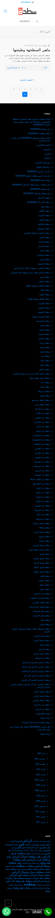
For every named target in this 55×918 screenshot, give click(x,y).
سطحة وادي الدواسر (41, 636)
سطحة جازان (44, 365)
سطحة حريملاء (44, 391)
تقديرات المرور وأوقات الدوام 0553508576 (32, 176)
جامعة (28, 845)
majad (44, 45)
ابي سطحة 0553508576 (40, 129)
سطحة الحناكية (44, 224)
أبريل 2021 (40, 769)
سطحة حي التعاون (42, 418)
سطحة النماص (44, 338)
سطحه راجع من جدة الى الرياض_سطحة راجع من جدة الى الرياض (30, 685)
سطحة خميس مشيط (41, 523)
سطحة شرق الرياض (42, 532)
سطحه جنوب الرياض (41, 654)
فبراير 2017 (40, 822)
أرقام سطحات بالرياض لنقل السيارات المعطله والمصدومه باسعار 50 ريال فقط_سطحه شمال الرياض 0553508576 (31, 122)
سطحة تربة (45, 356)
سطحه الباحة (45, 645)
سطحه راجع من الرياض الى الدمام (36, 667)
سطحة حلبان (45, 396)
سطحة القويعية (44, 312)
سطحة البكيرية (44, 215)
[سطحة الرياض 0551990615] (27, 11)
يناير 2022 (41, 753)
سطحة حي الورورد (42, 506)
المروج (19, 841)
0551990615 (26, 2)
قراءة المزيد (12, 68)
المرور (12, 841)
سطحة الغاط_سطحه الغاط (39, 299)
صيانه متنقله (45, 718)
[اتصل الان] (48, 912)
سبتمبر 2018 (40, 790)
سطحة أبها (46, 207)
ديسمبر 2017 (40, 806)
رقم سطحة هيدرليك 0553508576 (36, 193)
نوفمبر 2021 (40, 764)
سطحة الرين (45, 277)
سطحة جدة (45, 382)
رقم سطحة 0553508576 (40, 189)
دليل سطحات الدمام (30, 850)
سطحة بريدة (45, 343)
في (32, 888)
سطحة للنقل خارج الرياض (39, 607)
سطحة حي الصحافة (42, 444)
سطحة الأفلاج (44, 211)
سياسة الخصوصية (43, 713)
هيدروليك (18, 887)
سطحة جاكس (44, 369)
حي (22, 844)
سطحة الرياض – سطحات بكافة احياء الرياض (32, 268)
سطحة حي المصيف (42, 475)
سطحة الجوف (44, 220)
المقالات (46, 158)
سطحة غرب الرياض (42, 594)
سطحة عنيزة (45, 589)
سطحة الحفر (44, 869)
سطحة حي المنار (43, 488)
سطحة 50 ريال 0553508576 (38, 202)
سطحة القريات (44, 303)
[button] (6, 911)
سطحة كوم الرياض (19, 875)
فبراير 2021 (40, 774)
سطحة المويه (44, 330)
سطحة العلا (45, 290)
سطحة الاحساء (11, 866)
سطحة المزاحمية (43, 321)
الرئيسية (46, 149)
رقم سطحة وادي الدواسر (30, 863)
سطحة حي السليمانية (41, 440)
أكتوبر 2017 (40, 817)
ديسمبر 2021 (40, 759)
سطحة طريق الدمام (42, 563)
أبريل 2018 (40, 796)
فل (35, 888)
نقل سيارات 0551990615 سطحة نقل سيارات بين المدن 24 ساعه (30, 728)
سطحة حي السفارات (41, 435)
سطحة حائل (45, 387)
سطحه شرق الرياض (42, 691)
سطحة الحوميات (43, 229)
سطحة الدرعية (44, 246)
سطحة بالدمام (21, 869)
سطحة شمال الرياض (41, 545)
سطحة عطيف (44, 585)
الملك (47, 845)
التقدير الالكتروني (43, 145)
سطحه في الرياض (42, 709)
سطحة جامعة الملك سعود (39, 378)
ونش (47, 890)
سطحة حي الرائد (43, 426)
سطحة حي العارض (42, 448)
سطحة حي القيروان (42, 462)
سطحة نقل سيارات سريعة (37, 878)
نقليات (27, 888)
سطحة (20, 866)
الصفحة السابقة (26, 80)
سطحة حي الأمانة (43, 413)
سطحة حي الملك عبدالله (40, 479)
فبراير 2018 (40, 801)
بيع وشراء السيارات (42, 163)
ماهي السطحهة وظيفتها (31, 50)
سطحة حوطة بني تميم (41, 400)
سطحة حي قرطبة (43, 519)
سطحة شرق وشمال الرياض (28, 872)
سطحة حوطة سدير (42, 404)
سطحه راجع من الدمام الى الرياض (36, 662)
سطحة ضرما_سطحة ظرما (39, 550)
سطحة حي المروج (42, 470)
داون (40, 850)
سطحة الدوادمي (43, 255)
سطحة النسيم (44, 334)
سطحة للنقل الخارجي (41, 602)
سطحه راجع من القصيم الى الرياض (35, 680)
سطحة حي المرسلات (41, 466)
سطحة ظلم (45, 576)
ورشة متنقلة (45, 734)
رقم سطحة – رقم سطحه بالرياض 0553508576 (31, 185)
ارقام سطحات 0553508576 (39, 133)
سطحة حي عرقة (43, 514)
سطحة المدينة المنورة (41, 316)
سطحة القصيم (44, 308)
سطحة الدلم (45, 251)
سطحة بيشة (45, 347)
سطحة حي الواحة (43, 497)
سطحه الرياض (44, 649)
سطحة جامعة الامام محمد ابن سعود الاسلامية (32, 374)
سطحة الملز (45, 325)
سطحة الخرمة (44, 242)
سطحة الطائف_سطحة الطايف (37, 286)
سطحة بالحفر (32, 869)
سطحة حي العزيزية (42, 453)
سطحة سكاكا (44, 528)
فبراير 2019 (40, 785)
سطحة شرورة (44, 536)
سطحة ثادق (45, 360)
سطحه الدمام (18, 885)
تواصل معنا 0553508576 (40, 180)
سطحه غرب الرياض (42, 705)
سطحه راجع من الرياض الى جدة (37, 675)
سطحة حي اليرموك (42, 510)
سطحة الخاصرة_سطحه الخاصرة (37, 233)
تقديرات (35, 844)
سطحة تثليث (45, 352)
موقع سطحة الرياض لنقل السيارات (36, 722)
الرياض (27, 841)
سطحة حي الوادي (43, 501)
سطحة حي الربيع (43, 431)
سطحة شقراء (44, 541)
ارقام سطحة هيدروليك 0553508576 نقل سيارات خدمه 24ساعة (30, 139)
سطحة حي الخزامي (42, 422)
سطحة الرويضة (44, 264)
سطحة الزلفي (44, 281)
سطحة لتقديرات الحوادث (40, 598)
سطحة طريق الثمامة (41, 558)
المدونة (47, 154)
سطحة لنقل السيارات (41, 611)
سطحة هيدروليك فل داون (19, 880)
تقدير (42, 844)
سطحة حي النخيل (43, 492)
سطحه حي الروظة (42, 658)
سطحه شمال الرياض (41, 700)
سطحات (30, 865)
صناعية (40, 888)
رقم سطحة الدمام (37, 854)
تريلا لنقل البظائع (43, 167)
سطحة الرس (45, 259)
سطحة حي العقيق (42, 457)
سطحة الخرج (45, 237)
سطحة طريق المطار (41, 567)
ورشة (9, 888)
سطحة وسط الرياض (42, 640)
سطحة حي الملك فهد (41, 484)
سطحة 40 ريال (44, 198)
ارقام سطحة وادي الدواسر (41, 841)
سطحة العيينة (44, 294)
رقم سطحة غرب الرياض (28, 858)
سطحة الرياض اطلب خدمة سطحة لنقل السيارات (30, 273)
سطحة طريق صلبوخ (42, 572)
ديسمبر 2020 (40, 780)
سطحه (30, 883)
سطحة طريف (44, 554)
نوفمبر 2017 (40, 811)
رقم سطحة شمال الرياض (27, 856)
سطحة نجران (44, 624)
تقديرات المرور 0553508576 (38, 171)
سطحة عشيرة (44, 580)
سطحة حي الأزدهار (42, 409)
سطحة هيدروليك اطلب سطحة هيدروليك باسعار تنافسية (31, 630)
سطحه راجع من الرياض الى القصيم (35, 671)
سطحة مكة (45, 620)
